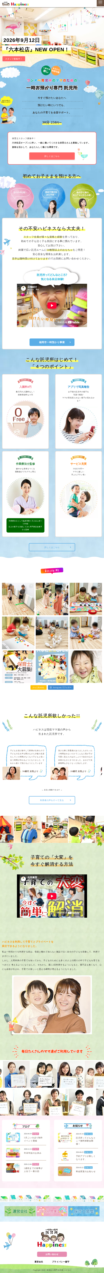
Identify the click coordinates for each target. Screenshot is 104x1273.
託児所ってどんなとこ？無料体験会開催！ (85, 1141)
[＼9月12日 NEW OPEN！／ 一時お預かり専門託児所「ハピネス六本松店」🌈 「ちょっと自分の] (52, 666)
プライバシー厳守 (60, 1262)
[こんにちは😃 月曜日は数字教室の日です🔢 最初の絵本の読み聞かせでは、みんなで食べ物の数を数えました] (86, 633)
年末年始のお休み (32, 1153)
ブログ (35, 1134)
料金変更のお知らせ (85, 1171)
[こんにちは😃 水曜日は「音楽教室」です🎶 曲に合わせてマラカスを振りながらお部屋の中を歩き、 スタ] (86, 599)
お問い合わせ (52, 1254)
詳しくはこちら (52, 156)
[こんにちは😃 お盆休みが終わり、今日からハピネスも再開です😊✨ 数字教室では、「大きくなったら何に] (52, 633)
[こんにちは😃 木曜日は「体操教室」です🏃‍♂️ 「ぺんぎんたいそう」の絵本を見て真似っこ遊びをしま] (52, 599)
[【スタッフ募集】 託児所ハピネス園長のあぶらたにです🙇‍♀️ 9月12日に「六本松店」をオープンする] (18, 666)
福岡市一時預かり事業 (52, 342)
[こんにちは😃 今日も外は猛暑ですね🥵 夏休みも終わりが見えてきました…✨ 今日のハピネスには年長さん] (18, 599)
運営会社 (39, 1262)
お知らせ (88, 1134)
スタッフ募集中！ (13, 59)
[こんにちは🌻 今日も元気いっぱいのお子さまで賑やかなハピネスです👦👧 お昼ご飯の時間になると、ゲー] (86, 666)
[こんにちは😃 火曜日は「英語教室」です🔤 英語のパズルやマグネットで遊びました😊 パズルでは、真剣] (18, 633)
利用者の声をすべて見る (52, 800)
